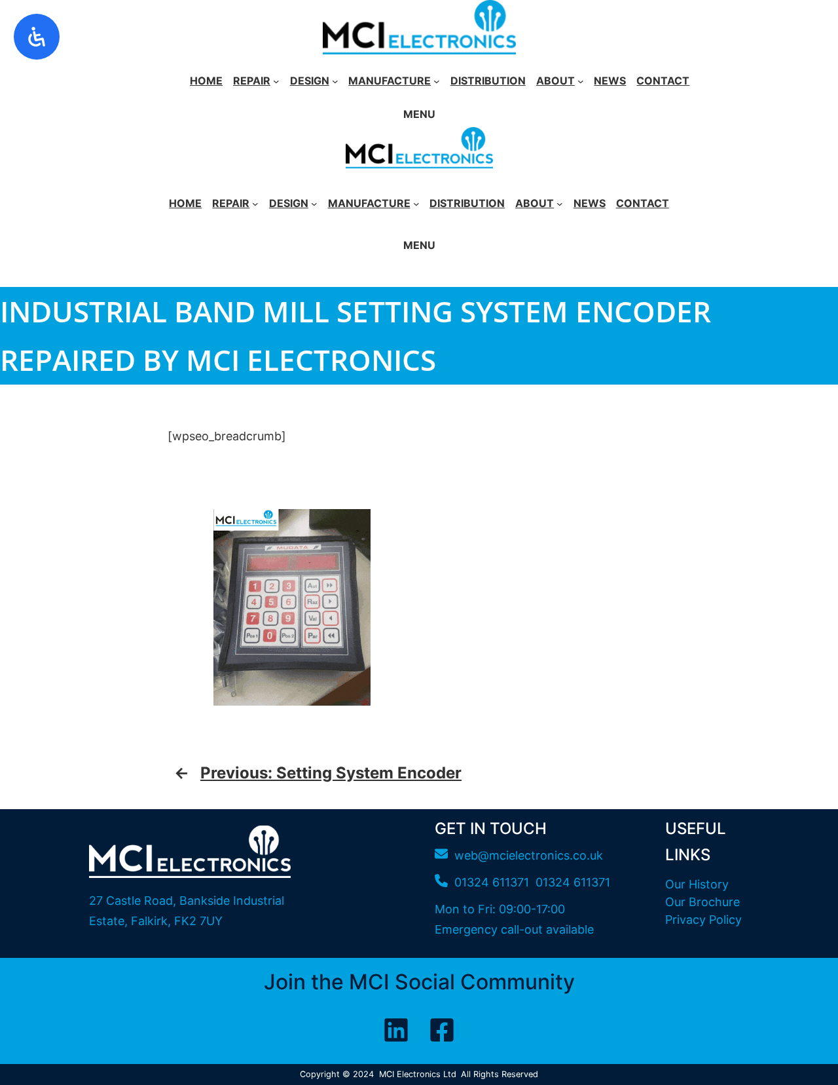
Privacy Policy (703, 919)
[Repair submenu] (276, 81)
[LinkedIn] (396, 1030)
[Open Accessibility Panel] (37, 37)
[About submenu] (580, 81)
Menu (419, 114)
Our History (697, 884)
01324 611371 (573, 882)
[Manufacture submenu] (436, 81)
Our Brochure (702, 902)
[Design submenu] (335, 81)
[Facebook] (442, 1030)
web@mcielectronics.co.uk (528, 855)
